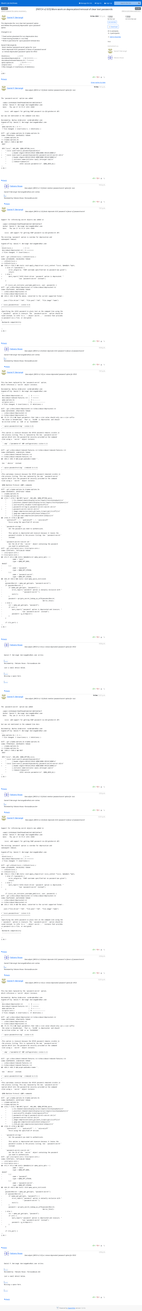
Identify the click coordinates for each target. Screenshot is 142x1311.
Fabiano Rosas (16, 186)
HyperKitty (71, 1308)
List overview (112, 22)
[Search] (139, 3)
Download (114, 27)
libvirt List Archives (9, 3)
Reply (5, 79)
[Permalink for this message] (104, 77)
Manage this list (86, 3)
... (5, 196)
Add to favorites (115, 37)
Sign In (98, 3)
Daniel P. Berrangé (15, 17)
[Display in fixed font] (101, 77)
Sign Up (109, 3)
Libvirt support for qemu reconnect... (14, 11)
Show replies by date (98, 82)
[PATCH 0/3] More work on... (131, 11)
